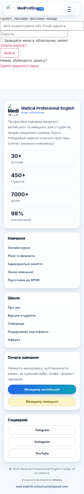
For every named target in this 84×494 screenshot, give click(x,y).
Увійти (9, 53)
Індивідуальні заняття (25, 264)
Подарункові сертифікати (28, 331)
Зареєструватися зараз (19, 66)
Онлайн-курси (19, 247)
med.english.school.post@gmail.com (42, 486)
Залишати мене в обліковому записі (36, 40)
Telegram (42, 430)
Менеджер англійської (42, 389)
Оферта (14, 340)
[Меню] (69, 9)
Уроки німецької (20, 272)
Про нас (14, 307)
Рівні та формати (21, 256)
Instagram (42, 441)
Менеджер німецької (42, 401)
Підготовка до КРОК (24, 280)
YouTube (42, 453)
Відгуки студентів (22, 315)
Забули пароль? (13, 45)
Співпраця (16, 323)
